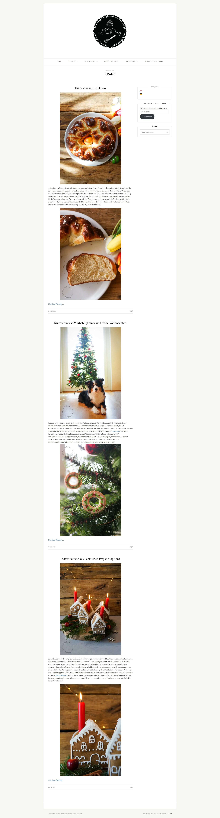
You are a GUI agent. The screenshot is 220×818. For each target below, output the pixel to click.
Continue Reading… (56, 304)
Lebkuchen (116, 431)
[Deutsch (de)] (141, 94)
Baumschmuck (61, 675)
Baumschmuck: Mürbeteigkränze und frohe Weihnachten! (90, 323)
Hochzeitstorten (111, 62)
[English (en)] (141, 90)
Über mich (72, 62)
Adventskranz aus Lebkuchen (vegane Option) (90, 559)
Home (59, 62)
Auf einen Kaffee (132, 62)
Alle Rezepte (90, 62)
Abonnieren (147, 116)
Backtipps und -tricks (154, 62)
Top (170, 813)
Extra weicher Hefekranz (90, 88)
